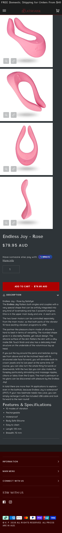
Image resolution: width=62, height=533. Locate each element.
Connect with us (13, 481)
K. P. (7, 522)
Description (13, 294)
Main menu (9, 471)
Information (10, 461)
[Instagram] (10, 502)
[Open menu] (8, 11)
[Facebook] (4, 502)
